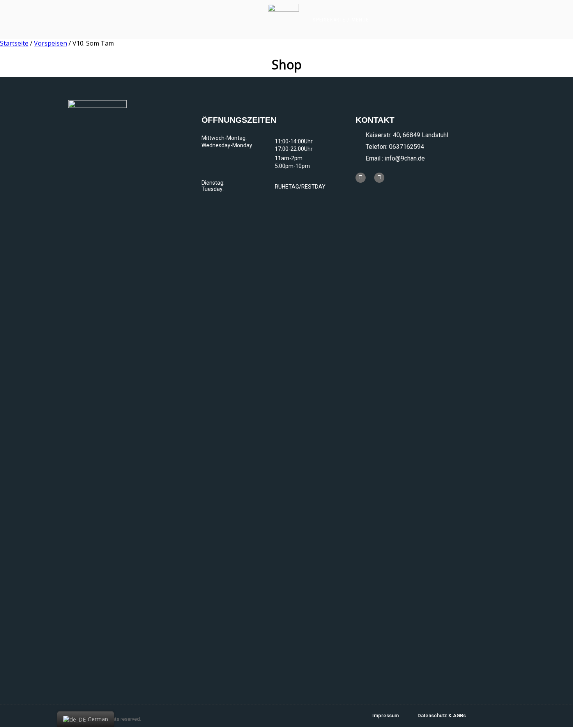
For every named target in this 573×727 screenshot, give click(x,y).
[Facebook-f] (360, 178)
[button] (341, 20)
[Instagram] (379, 178)
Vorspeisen (50, 43)
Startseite (14, 43)
